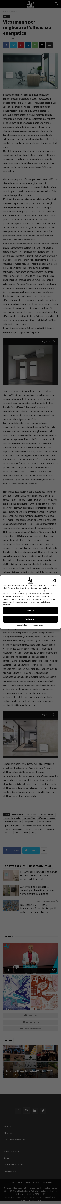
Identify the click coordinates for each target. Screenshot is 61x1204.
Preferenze (30, 619)
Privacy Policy (37, 625)
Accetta (30, 610)
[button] (53, 580)
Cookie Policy (22, 625)
